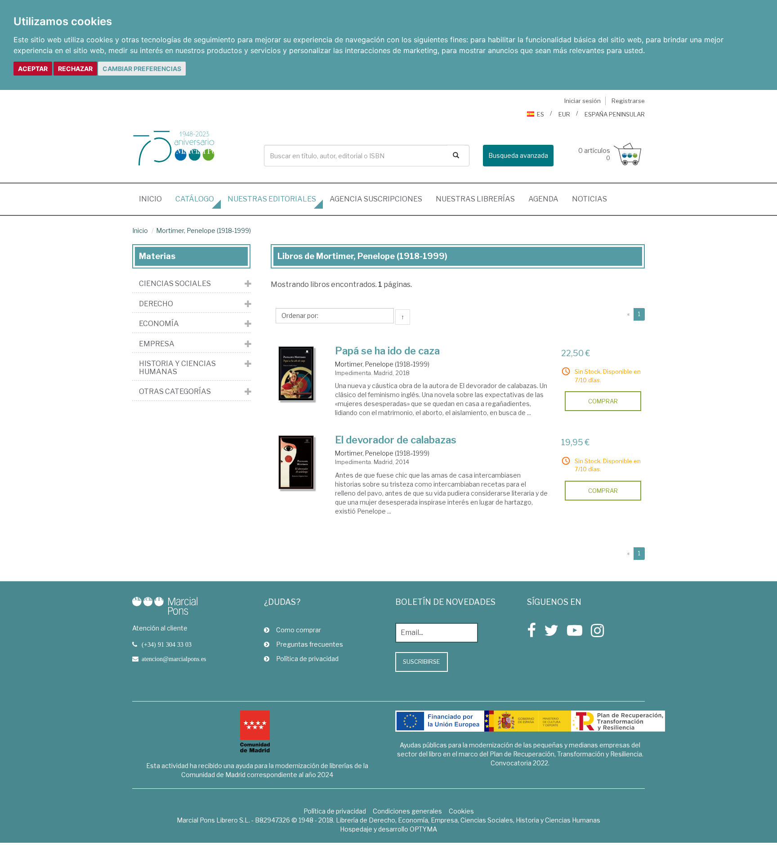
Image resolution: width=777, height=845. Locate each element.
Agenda (543, 199)
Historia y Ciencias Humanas (177, 368)
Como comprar (298, 630)
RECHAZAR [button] (75, 68)
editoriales (272, 199)
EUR (564, 114)
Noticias (589, 199)
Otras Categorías (175, 392)
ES (540, 114)
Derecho (156, 304)
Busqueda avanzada (518, 155)
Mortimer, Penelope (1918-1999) (203, 230)
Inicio (154, 198)
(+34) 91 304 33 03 (167, 644)
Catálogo (194, 199)
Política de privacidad (307, 658)
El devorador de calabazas (395, 440)
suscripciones (376, 199)
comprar (603, 401)
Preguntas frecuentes (309, 644)
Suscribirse (421, 661)
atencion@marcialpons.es (174, 659)
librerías (475, 199)
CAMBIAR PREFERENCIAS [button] (142, 68)
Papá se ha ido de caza (387, 351)
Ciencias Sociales (175, 284)
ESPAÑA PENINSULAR (615, 114)
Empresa (156, 344)
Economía (159, 324)
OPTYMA (423, 829)
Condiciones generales (407, 811)
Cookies (461, 811)
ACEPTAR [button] (33, 68)
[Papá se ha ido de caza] (296, 373)
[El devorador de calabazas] (296, 462)
